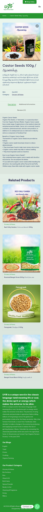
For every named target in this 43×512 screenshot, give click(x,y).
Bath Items (6, 481)
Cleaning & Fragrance (10, 490)
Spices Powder (8, 484)
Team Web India (25, 508)
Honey (5, 493)
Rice (4, 475)
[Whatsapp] (37, 506)
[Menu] (39, 6)
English (5, 446)
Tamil (4, 449)
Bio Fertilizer (7, 472)
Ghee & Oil (6, 478)
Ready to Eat (7, 487)
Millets (5, 496)
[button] (30, 2)
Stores (5, 452)
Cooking (5, 455)
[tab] (12, 104)
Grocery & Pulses (17, 95)
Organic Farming (8, 458)
